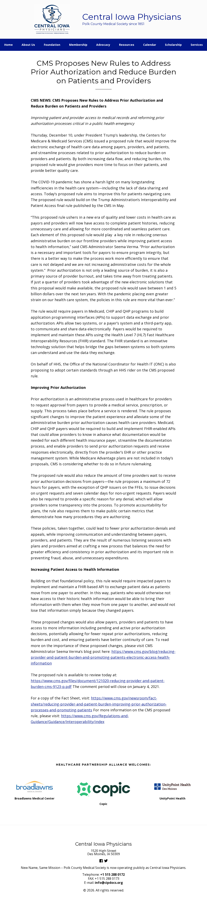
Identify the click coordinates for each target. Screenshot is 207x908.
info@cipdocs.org (109, 882)
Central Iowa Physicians (52, 19)
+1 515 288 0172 (112, 874)
